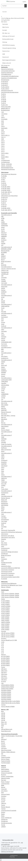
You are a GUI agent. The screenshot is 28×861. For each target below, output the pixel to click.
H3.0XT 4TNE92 (5, 615)
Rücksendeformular (8, 39)
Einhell (3, 301)
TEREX (3, 480)
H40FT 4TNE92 (5, 620)
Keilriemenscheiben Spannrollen (10, 577)
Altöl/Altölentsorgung (8, 45)
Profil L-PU (4, 199)
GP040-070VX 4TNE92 (7, 688)
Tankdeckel (4, 550)
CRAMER (3, 281)
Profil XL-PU (4, 197)
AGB (3, 54)
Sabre (2, 457)
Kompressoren (5, 548)
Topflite (3, 485)
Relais (2, 816)
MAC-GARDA (4, 405)
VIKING (3, 494)
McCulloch (4, 414)
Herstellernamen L (6, 378)
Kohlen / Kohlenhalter (7, 776)
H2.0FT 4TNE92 (5, 604)
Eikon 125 (4, 722)
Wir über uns (6, 33)
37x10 (2, 144)
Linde (2, 390)
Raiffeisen (4, 448)
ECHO (2, 297)
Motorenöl (4, 544)
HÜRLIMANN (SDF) (6, 342)
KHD (2, 363)
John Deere (4, 356)
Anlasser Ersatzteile (6, 773)
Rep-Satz (3, 780)
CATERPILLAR (4, 274)
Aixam (3, 227)
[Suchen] (25, 5)
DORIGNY (3, 292)
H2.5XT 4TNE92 (5, 611)
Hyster (3, 599)
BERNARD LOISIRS (6, 249)
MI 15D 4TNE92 (5, 656)
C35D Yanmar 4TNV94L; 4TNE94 (10, 597)
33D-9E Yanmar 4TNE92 (7, 636)
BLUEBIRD (4, 252)
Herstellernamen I (6, 347)
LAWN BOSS (4, 381)
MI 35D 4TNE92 (5, 665)
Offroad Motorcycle (6, 729)
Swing (2, 475)
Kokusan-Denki (5, 794)
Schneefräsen (5, 519)
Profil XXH (4, 185)
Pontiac (3, 800)
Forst (2, 541)
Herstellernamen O (6, 432)
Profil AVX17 (4, 85)
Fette (2, 546)
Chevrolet (4, 789)
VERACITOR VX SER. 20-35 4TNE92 (10, 703)
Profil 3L (3, 94)
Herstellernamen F (6, 304)
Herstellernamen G (6, 313)
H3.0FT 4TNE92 (5, 613)
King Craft (4, 365)
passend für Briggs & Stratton (9, 552)
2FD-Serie (4, 669)
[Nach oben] (0, 860)
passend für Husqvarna (7, 573)
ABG (2, 216)
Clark (2, 592)
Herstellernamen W (6, 496)
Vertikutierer (4, 492)
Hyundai (3, 631)
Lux (2, 399)
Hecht (3, 335)
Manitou (3, 654)
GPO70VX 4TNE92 (6, 699)
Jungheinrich (4, 358)
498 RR (3, 718)
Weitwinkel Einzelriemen (8, 169)
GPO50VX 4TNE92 (6, 696)
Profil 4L (3, 96)
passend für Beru (6, 566)
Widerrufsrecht (6, 63)
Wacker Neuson (5, 498)
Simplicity (4, 462)
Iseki (2, 351)
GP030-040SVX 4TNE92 (7, 685)
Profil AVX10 (4, 81)
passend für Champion (7, 570)
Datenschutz (5, 51)
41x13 (2, 148)
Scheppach (4, 460)
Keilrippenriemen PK (7, 90)
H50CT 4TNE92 (5, 624)
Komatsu (3, 638)
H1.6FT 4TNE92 (5, 601)
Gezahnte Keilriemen (7, 72)
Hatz (2, 333)
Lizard (3, 392)
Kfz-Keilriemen (5, 80)
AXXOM (3, 243)
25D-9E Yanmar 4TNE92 (7, 633)
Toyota (3, 667)
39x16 (2, 146)
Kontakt (4, 30)
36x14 (2, 142)
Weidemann (4, 503)
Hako (2, 329)
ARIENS (3, 238)
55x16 (2, 155)
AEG (2, 737)
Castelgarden (5, 272)
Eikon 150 (4, 724)
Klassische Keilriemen (7, 69)
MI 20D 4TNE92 (5, 660)
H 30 (2, 647)
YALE (2, 514)
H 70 (2, 653)
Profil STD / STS (5, 194)
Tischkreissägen (5, 763)
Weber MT (4, 500)
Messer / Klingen (6, 587)
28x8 (2, 130)
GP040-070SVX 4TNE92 (7, 687)
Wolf (2, 510)
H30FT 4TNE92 (5, 617)
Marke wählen (5, 769)
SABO (2, 455)
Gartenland (4, 317)
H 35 (2, 649)
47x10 (2, 149)
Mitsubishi (4, 419)
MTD (2, 421)
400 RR (3, 715)
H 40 (2, 651)
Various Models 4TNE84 (7, 706)
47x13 (2, 151)
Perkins (3, 440)
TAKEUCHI (4, 478)
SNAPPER (3, 464)
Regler (3, 814)
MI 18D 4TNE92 (5, 658)
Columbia (4, 277)
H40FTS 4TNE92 (5, 622)
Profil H (3, 181)
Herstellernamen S (6, 453)
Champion (4, 559)
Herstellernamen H (6, 328)
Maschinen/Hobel (6, 750)
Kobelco (3, 369)
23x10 (2, 126)
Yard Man (4, 518)
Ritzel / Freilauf (5, 782)
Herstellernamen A (6, 215)
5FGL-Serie (4, 678)
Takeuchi (3, 803)
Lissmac (3, 755)
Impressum (5, 57)
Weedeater (4, 501)
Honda (3, 340)
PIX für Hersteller (6, 106)
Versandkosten (5, 844)
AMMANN (4, 236)
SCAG (2, 458)
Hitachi (3, 338)
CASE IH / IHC (5, 270)
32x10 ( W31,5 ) (5, 135)
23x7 (2, 124)
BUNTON (3, 265)
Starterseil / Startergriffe (8, 530)
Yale (2, 683)
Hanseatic (4, 331)
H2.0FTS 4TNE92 (5, 606)
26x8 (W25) (4, 128)
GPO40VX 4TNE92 (6, 694)
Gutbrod (3, 326)
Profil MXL (4, 176)
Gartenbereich (5, 771)
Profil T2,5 (4, 201)
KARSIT (3, 362)
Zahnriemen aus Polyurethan (9, 196)
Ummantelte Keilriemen (8, 71)
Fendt (2, 308)
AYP (2, 245)
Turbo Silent (4, 489)
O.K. (2, 433)
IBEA (2, 349)
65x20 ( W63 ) (5, 157)
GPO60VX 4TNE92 (6, 697)
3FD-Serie (4, 672)
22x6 (2, 121)
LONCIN (3, 396)
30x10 (2, 133)
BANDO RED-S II (5, 108)
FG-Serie (3, 681)
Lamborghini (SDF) (6, 380)
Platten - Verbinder (6, 164)
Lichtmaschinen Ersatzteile (8, 810)
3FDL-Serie (4, 674)
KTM (2, 725)
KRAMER (3, 372)
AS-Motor (3, 240)
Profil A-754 (4, 105)
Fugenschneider (5, 757)
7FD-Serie (4, 679)
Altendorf (3, 233)
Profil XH (3, 183)
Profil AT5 (3, 206)
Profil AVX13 (4, 83)
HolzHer (3, 746)
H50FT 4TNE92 (5, 626)
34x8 (2, 139)
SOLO (2, 467)
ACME (2, 218)
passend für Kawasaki (7, 575)
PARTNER (3, 439)
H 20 (2, 644)
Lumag (3, 397)
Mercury (3, 417)
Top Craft (3, 483)
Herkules (3, 337)
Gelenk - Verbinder (6, 166)
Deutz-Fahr (4, 286)
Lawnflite (3, 383)
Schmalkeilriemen (6, 74)
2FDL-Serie (4, 671)
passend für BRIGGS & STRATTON (10, 568)
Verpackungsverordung (9, 48)
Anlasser (3, 767)
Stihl (2, 473)
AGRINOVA (4, 224)
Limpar (3, 388)
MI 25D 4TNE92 (5, 662)
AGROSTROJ (4, 225)
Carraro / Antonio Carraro (8, 268)
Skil (2, 754)
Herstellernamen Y (6, 512)
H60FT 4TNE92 (5, 627)
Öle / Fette (4, 543)
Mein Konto (5, 27)
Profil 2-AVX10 (5, 87)
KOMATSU (4, 371)
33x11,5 (3, 137)
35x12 (2, 141)
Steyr (2, 469)
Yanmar (3, 516)
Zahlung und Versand (8, 36)
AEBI (2, 220)
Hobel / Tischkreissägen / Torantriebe (11, 736)
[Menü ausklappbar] (3, 1)
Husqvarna (4, 345)
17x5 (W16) (4, 114)
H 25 (2, 645)
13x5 (2, 112)
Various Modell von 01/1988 (9, 640)
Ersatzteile (4, 579)
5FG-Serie (4, 676)
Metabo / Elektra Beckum (8, 752)
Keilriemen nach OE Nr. (7, 535)
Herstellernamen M (6, 401)
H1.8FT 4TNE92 (5, 602)
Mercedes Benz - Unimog (8, 415)
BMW (2, 254)
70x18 (2, 158)
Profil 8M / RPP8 (5, 190)
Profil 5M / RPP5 (5, 188)
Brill (2, 263)
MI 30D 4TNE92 (5, 663)
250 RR (3, 713)
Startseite (5, 24)
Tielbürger (4, 482)
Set (2, 528)
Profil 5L (3, 98)
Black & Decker (5, 250)
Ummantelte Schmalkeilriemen (10, 76)
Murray (3, 423)
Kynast (3, 376)
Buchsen (3, 774)
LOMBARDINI (4, 394)
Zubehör (3, 539)
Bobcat (3, 787)
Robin (2, 451)
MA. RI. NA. (4, 403)
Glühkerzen (4, 819)
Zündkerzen (4, 553)
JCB (2, 354)
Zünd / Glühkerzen (6, 818)
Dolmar (3, 290)
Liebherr (3, 387)
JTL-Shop (16, 856)
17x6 (2, 115)
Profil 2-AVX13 (5, 89)
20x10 (2, 117)
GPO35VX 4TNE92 (6, 692)
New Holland (4, 426)
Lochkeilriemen (5, 160)
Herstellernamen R (6, 446)
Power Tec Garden (6, 444)
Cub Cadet (4, 283)
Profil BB (3, 101)
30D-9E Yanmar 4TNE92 (7, 635)
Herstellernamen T (6, 476)
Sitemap (4, 42)
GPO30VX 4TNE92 (6, 690)
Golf (2, 320)
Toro (2, 487)
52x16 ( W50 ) (5, 153)
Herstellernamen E (6, 295)
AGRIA (3, 222)
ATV (2, 727)
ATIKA (2, 242)
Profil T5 (3, 203)
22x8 (2, 123)
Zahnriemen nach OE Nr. (8, 537)
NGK (2, 561)
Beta (2, 711)
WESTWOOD (4, 505)
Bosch (3, 259)
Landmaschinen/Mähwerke (8, 583)
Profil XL (3, 178)
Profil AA (3, 99)
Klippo (3, 367)
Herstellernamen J (6, 353)
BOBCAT (3, 256)
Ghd (2, 319)
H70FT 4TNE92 (5, 629)
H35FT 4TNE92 (5, 619)
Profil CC (3, 103)
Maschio (3, 408)
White (2, 507)
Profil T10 (3, 204)
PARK (2, 437)
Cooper (3, 279)
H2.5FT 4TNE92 (5, 610)
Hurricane (4, 344)
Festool (3, 745)
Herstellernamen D (6, 285)
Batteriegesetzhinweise (8, 60)
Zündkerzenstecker (6, 562)
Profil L (3, 179)
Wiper (3, 509)
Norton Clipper (5, 430)
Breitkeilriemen (5, 110)
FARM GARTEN (5, 306)
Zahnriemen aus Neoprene (8, 174)
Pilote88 (3, 442)
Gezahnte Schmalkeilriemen (9, 78)
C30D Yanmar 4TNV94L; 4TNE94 (10, 595)
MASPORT (4, 410)
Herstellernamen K (6, 360)
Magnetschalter (5, 778)
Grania (3, 322)
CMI (2, 276)
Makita (3, 406)
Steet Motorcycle (6, 731)
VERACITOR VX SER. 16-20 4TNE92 (10, 701)
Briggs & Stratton (6, 261)
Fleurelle (3, 311)
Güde (2, 324)
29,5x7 (3, 132)
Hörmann (4, 748)
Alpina (3, 231)
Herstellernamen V (6, 491)
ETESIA (3, 302)
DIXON (3, 288)
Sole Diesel (4, 466)
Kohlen (3, 812)
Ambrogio (4, 234)
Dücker (3, 293)
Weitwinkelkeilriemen (7, 167)
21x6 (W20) (4, 119)
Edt (2, 299)
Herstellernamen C (6, 267)
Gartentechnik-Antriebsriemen (9, 92)
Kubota (3, 374)
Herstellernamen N (6, 424)
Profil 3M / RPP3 (5, 187)
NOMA (3, 428)
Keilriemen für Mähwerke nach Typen (11, 585)
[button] (19, 1)
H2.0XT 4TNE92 (5, 608)
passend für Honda (6, 571)
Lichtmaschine (5, 783)
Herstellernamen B (6, 247)
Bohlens (3, 258)
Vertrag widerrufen (7, 840)
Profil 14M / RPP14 (6, 192)
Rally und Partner (6, 449)
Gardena (3, 315)
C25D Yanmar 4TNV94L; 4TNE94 (10, 593)
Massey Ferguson (6, 412)
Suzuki (3, 801)
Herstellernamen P (6, 435)
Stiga (2, 471)
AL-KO (3, 229)
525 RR (3, 720)
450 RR (3, 717)
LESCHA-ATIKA (5, 385)
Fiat (2, 310)
